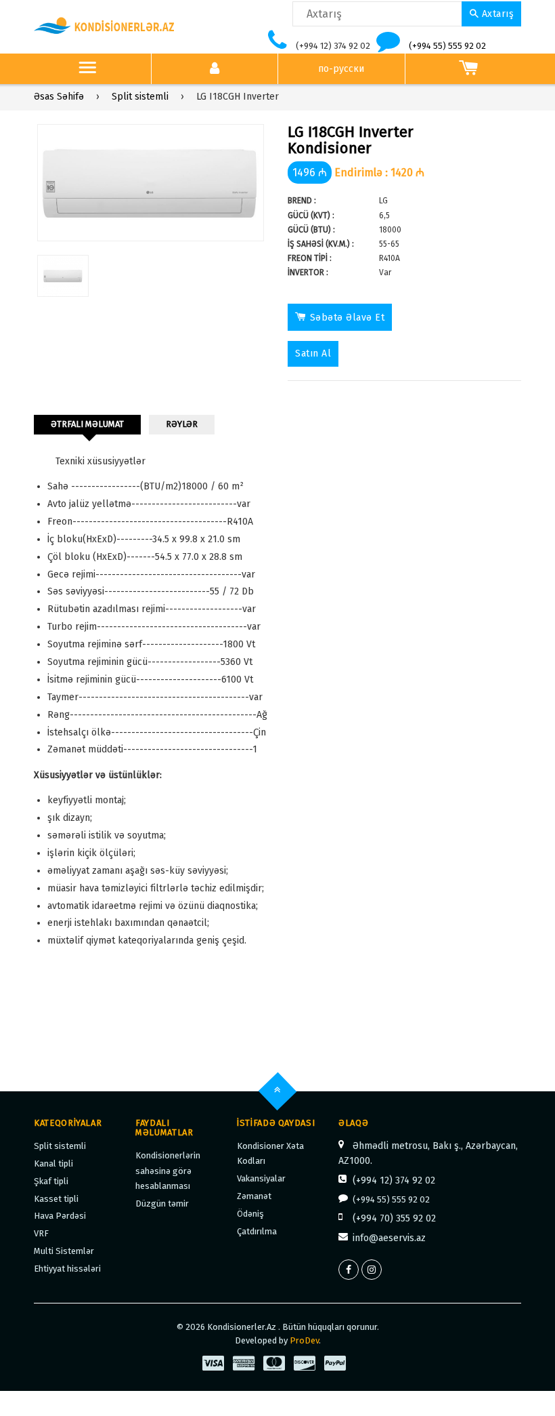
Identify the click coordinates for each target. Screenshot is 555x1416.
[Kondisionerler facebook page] (348, 1269)
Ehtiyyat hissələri (67, 1268)
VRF (41, 1233)
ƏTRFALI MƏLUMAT (87, 424)
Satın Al (313, 353)
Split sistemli (140, 96)
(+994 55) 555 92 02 (447, 46)
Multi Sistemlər (64, 1251)
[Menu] (87, 69)
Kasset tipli (56, 1199)
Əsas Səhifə (59, 96)
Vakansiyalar (261, 1178)
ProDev (304, 1340)
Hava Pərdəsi (60, 1216)
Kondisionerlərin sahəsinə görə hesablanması (167, 1170)
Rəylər (182, 424)
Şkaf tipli (51, 1181)
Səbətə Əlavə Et (347, 317)
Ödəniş (250, 1214)
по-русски (341, 69)
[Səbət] (468, 69)
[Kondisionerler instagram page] (371, 1269)
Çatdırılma (257, 1231)
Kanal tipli (53, 1163)
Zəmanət (254, 1196)
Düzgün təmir (162, 1203)
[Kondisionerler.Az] (105, 26)
